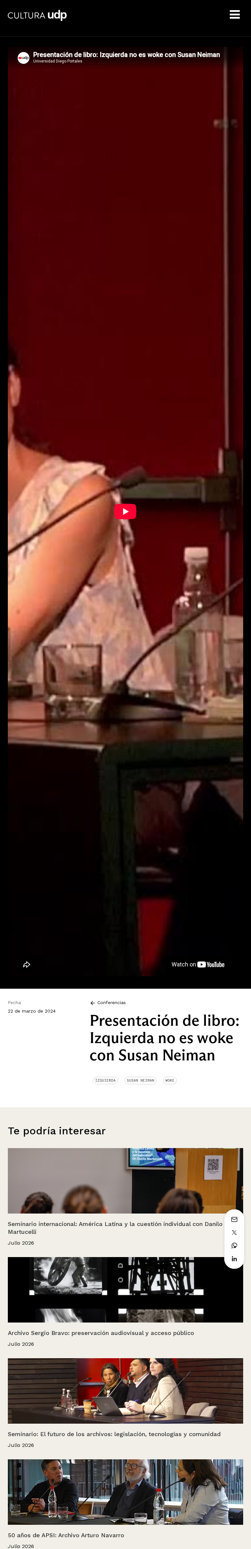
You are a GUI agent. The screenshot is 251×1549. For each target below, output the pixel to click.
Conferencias (111, 1002)
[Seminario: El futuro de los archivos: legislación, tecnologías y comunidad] (125, 1391)
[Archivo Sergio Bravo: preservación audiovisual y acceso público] (125, 1290)
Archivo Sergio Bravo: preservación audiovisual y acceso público (101, 1332)
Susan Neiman (140, 1080)
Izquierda (105, 1080)
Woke (170, 1080)
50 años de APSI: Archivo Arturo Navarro (66, 1535)
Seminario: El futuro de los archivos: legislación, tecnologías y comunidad (114, 1434)
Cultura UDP (37, 19)
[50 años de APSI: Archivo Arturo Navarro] (125, 1492)
